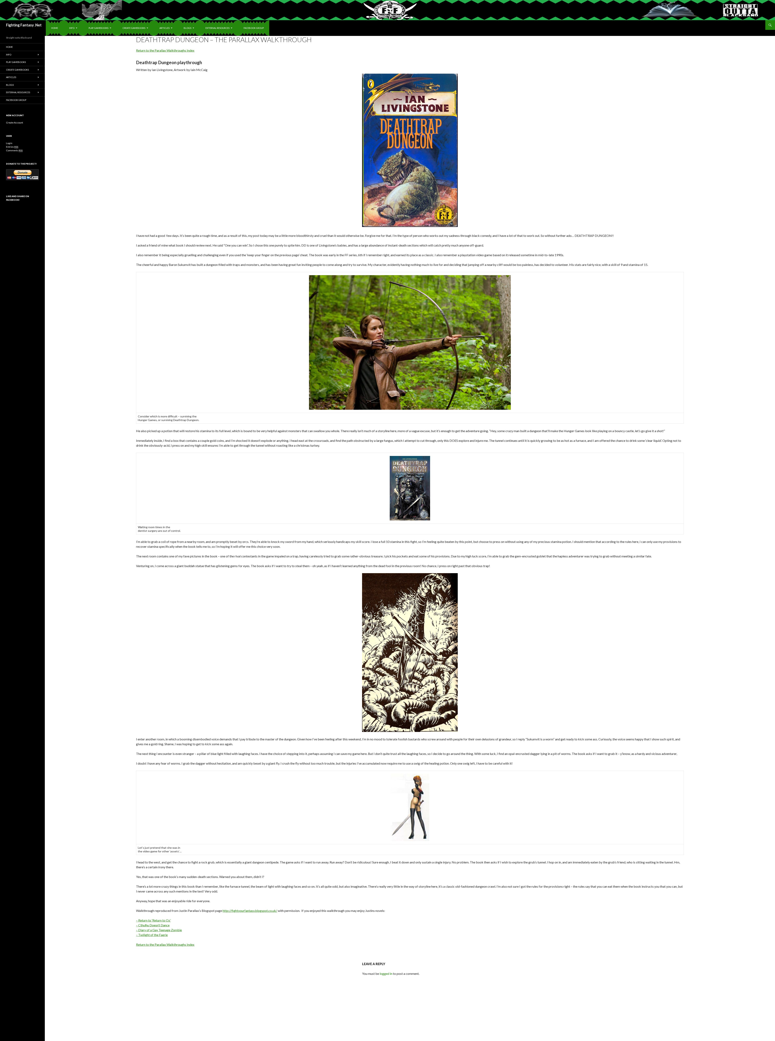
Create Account (14, 122)
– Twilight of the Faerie (152, 935)
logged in (386, 973)
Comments (14, 150)
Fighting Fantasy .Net (24, 25)
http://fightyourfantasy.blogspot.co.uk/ (250, 910)
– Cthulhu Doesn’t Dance (153, 925)
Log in (9, 143)
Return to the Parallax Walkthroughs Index (165, 50)
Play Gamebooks (98, 28)
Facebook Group (254, 28)
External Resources (217, 28)
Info (71, 28)
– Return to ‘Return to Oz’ (153, 920)
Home (54, 28)
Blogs (187, 28)
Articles (164, 28)
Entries (12, 146)
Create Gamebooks (134, 28)
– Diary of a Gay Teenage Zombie (159, 930)
